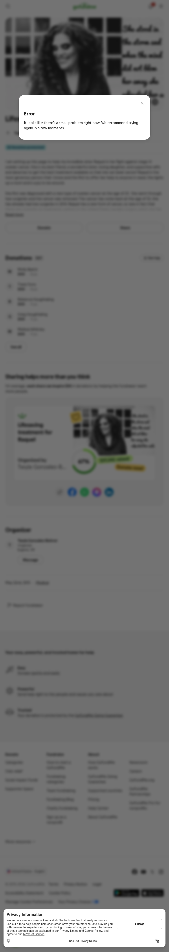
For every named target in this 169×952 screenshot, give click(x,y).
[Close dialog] (142, 103)
